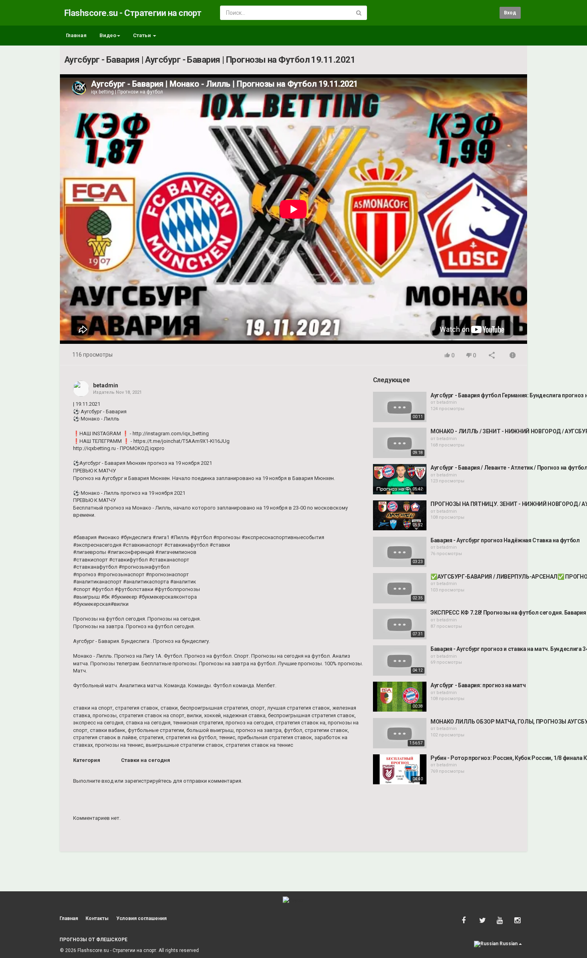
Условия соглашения (141, 918)
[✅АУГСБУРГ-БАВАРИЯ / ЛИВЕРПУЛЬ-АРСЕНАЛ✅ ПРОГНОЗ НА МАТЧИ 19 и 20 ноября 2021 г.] (399, 588)
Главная (76, 35)
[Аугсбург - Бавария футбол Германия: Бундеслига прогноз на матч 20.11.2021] (399, 407)
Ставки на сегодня (145, 760)
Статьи (142, 35)
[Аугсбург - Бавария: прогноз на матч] (399, 697)
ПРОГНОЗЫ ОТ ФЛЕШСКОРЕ (93, 939)
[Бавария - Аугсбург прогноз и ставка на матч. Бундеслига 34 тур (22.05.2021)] (399, 660)
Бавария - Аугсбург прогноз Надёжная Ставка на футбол (505, 540)
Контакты (97, 918)
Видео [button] (107, 35)
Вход (510, 13)
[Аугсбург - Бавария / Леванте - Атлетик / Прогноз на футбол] (399, 479)
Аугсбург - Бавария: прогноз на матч (478, 685)
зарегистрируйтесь (148, 781)
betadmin (105, 385)
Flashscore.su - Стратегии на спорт (132, 13)
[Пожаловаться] (513, 356)
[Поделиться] (492, 356)
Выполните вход (93, 781)
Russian (508, 943)
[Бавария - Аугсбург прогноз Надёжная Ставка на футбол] (399, 552)
